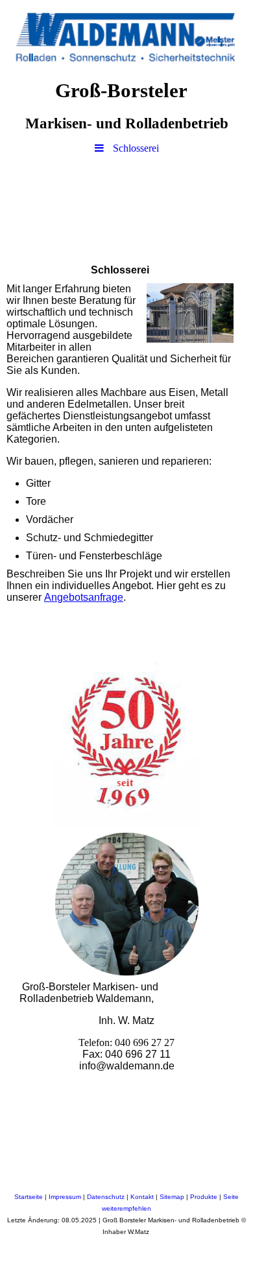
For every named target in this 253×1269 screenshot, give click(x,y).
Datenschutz (106, 1196)
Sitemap (173, 1196)
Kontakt (143, 1196)
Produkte (204, 1196)
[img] (126, 35)
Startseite (29, 1196)
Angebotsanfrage (83, 597)
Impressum (66, 1196)
